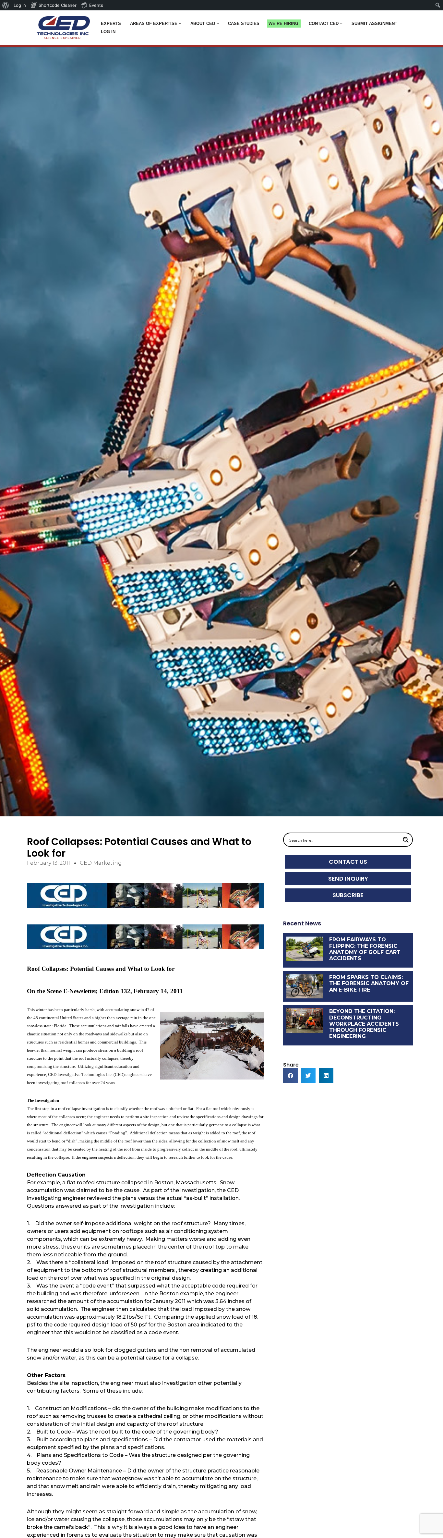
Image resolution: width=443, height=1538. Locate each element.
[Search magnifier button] (405, 839)
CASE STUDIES (243, 23)
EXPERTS (111, 23)
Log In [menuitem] (20, 5)
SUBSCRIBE (348, 895)
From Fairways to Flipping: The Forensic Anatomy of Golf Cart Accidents (365, 948)
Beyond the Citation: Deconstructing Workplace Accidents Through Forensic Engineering (364, 1023)
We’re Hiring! (284, 23)
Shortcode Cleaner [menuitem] (58, 5)
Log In (108, 31)
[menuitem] (5, 5)
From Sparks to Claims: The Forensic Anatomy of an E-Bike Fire (369, 983)
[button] (180, 23)
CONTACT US (348, 862)
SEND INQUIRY (348, 878)
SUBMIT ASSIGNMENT (374, 23)
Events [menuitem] (96, 5)
